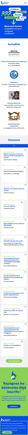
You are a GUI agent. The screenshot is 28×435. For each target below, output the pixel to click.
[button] (25, 2)
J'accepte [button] (7, 432)
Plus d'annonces (14, 361)
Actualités (14, 44)
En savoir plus (13, 430)
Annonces (14, 139)
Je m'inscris (14, 406)
